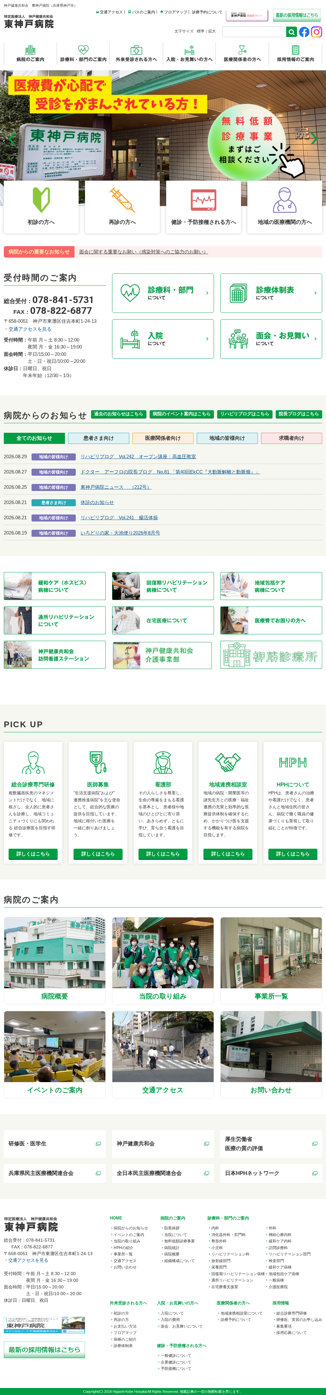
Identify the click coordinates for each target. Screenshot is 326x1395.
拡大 (212, 31)
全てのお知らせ (34, 438)
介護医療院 (278, 1287)
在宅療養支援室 (224, 1287)
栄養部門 (219, 1267)
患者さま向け (98, 438)
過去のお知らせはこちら (118, 413)
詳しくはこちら (33, 853)
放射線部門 (220, 1261)
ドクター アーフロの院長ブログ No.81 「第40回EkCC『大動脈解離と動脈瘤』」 (170, 471)
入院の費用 (170, 1319)
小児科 (217, 1248)
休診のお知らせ (97, 502)
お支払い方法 (125, 1326)
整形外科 (219, 1241)
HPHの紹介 (123, 1248)
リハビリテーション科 (230, 1254)
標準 (200, 31)
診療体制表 (123, 1345)
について (242, 1313)
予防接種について (176, 1368)
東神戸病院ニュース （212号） (116, 487)
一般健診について (176, 1355)
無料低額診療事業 (179, 1241)
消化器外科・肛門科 (228, 1235)
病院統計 (172, 1248)
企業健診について (176, 1362)
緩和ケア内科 (280, 1241)
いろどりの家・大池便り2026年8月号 (120, 532)
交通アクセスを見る (30, 329)
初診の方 (121, 1313)
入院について (172, 1313)
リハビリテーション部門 (290, 1254)
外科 (272, 1228)
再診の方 (121, 1319)
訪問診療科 (278, 1248)
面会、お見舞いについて (182, 1326)
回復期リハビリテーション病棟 (238, 1274)
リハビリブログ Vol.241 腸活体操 (119, 517)
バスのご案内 (143, 12)
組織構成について (179, 1261)
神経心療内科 (280, 1235)
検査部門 (276, 1261)
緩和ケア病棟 (280, 1267)
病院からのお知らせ (131, 1228)
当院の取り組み (127, 1241)
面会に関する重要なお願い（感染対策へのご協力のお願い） (143, 251)
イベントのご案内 (129, 1235)
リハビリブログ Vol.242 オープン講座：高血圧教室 (138, 456)
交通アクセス (111, 12)
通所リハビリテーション (232, 1280)
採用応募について (291, 1332)
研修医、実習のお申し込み (299, 1319)
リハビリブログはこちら (244, 413)
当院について (175, 1235)
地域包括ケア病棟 (284, 1274)
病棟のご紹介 (125, 1339)
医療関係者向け (163, 438)
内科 (215, 1228)
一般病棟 (276, 1280)
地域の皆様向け (227, 438)
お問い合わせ (125, 1267)
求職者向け (291, 438)
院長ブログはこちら (299, 413)
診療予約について (207, 12)
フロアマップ (175, 12)
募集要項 (284, 1326)
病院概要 (172, 1254)
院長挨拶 (172, 1228)
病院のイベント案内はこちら (182, 413)
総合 (291, 1313)
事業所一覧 (123, 1254)
